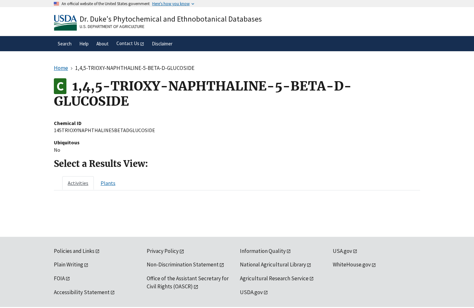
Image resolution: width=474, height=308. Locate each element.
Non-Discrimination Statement (183, 264)
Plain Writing (68, 264)
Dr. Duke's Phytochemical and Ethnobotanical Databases (171, 19)
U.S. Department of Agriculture (112, 26)
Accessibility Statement (82, 292)
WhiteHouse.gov (352, 264)
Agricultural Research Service (274, 278)
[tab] (78, 183)
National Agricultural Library (273, 264)
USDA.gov (251, 292)
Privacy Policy (163, 251)
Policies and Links (74, 251)
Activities (78, 183)
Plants (108, 183)
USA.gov (342, 251)
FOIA (59, 278)
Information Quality (263, 251)
